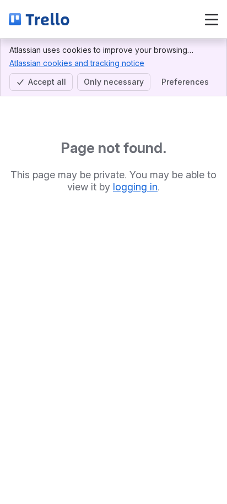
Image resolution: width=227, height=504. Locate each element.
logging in (135, 187)
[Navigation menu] (211, 19)
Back (108, 19)
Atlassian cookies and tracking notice (76, 63)
